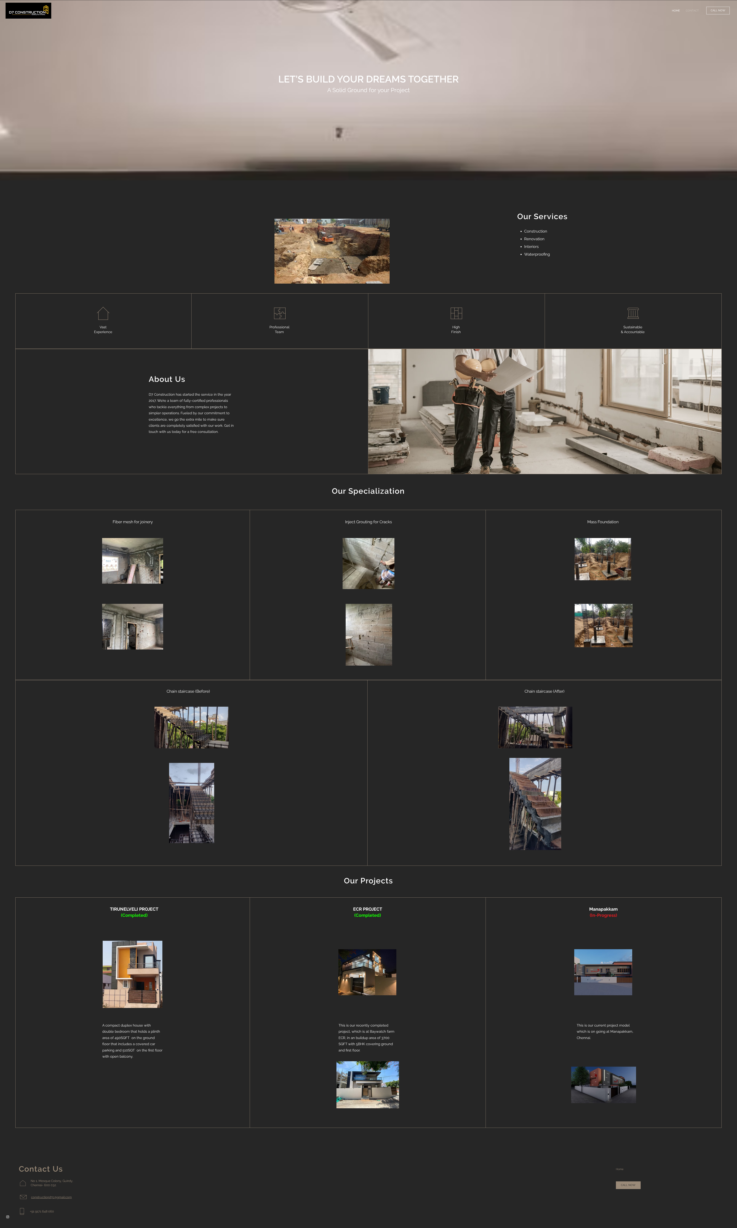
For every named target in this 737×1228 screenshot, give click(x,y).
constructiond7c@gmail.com (51, 1197)
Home (619, 1169)
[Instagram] (8, 1217)
